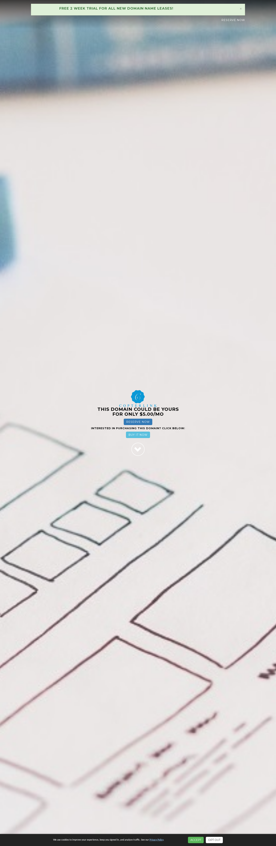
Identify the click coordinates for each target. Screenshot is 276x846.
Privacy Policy (156, 839)
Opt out (214, 840)
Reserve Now (233, 20)
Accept (195, 840)
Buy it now (138, 435)
